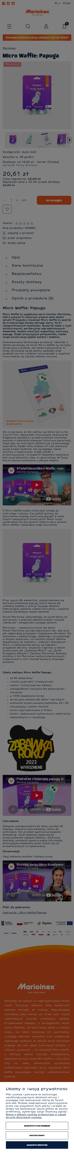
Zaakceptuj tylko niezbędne (37, 1126)
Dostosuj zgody (37, 1135)
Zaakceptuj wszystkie (37, 1145)
